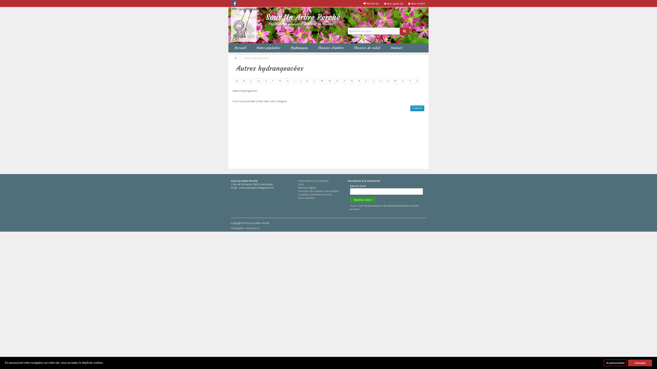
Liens (301, 184)
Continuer (417, 108)
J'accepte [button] (640, 362)
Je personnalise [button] (615, 362)
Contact (396, 48)
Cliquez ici (354, 205)
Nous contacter (306, 198)
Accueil (240, 48)
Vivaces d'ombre (331, 48)
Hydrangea (299, 48)
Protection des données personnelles (318, 191)
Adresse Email (358, 186)
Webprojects (253, 228)
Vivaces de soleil (367, 48)
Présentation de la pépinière (313, 180)
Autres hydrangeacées (256, 58)
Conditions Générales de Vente (315, 194)
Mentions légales (307, 187)
